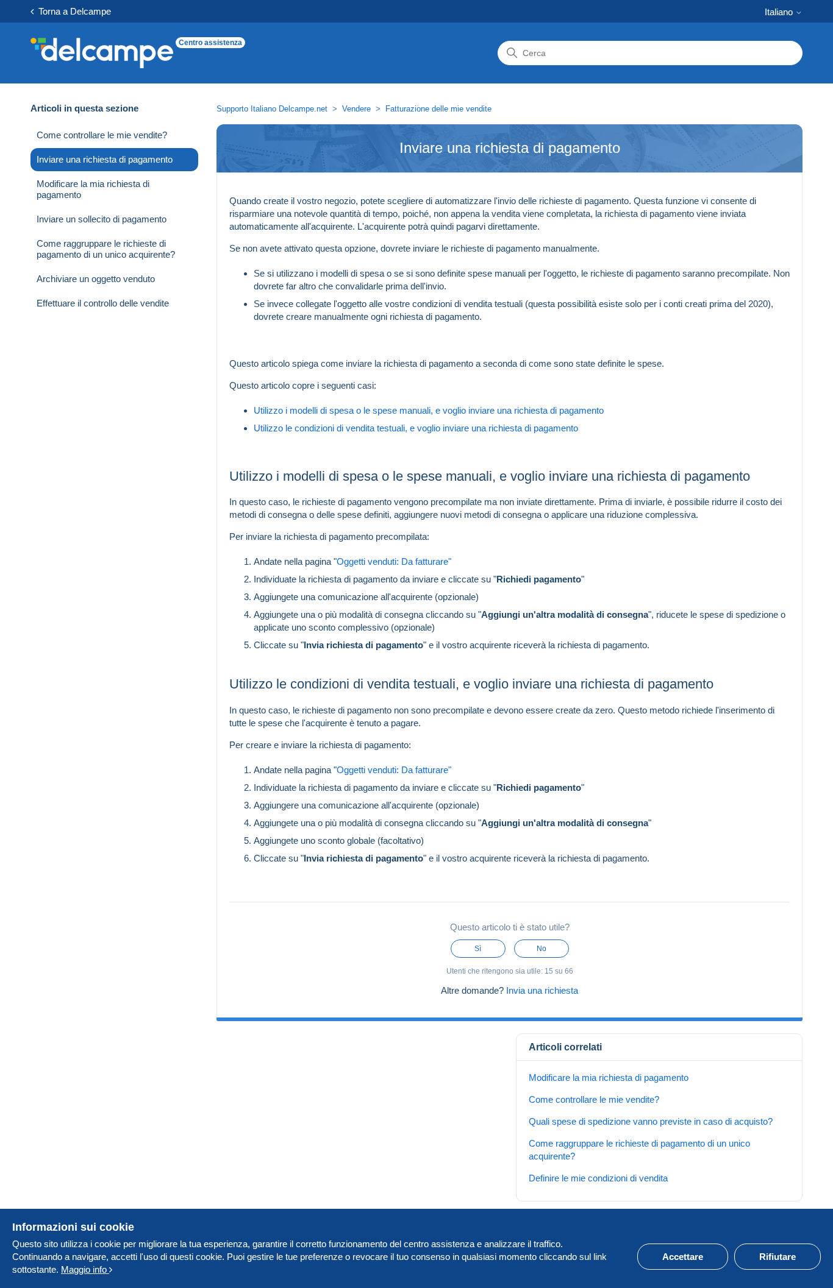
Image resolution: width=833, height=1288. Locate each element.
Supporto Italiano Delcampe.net (271, 108)
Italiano (780, 12)
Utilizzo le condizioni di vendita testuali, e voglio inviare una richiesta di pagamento (416, 428)
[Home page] (101, 53)
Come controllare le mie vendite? (102, 135)
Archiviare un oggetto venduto (96, 279)
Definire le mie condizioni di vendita (598, 1178)
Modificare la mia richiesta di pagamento (93, 189)
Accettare (682, 1256)
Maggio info (85, 1269)
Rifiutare (777, 1256)
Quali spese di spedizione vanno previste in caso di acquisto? (651, 1121)
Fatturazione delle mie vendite (438, 108)
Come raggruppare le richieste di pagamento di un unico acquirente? (106, 249)
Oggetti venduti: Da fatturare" (394, 561)
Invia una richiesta (542, 990)
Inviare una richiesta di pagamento (105, 159)
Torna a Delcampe (72, 11)
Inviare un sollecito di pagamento (101, 219)
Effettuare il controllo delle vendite (103, 303)
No (541, 948)
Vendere (356, 108)
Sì (477, 948)
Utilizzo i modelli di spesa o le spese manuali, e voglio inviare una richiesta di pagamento (429, 410)
